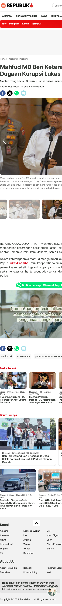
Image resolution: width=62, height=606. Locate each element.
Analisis (27, 539)
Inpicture (12, 59)
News (3, 539)
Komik (25, 23)
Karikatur (36, 23)
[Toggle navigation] (3, 5)
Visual (26, 548)
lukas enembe (23, 356)
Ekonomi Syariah (26, 16)
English (50, 548)
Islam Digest (53, 535)
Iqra (25, 535)
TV (1, 553)
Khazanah (5, 535)
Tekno (26, 544)
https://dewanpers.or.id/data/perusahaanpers (25, 589)
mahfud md (6, 356)
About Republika (8, 567)
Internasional (6, 544)
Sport (49, 539)
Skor (49, 530)
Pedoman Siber (54, 567)
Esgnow (4, 548)
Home (3, 59)
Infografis (14, 23)
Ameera (4, 530)
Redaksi (27, 567)
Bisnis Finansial (54, 544)
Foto (4, 23)
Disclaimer (5, 572)
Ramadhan (28, 553)
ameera (7, 16)
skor (44, 16)
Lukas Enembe (18, 263)
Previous (4, 184)
